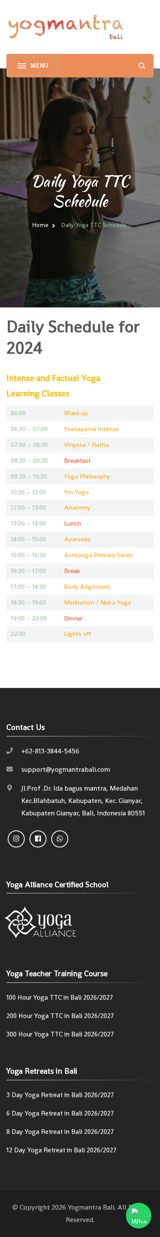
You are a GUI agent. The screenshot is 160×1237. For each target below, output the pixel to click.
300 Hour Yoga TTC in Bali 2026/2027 (60, 1034)
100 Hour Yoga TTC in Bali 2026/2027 (59, 997)
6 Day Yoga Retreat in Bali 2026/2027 (60, 1113)
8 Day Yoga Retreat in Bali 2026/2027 (60, 1132)
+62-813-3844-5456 (50, 751)
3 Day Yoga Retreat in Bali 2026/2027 (60, 1095)
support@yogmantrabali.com (65, 769)
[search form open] (141, 65)
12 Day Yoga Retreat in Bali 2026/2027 (61, 1150)
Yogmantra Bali (91, 1207)
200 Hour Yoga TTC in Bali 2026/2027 (60, 1016)
